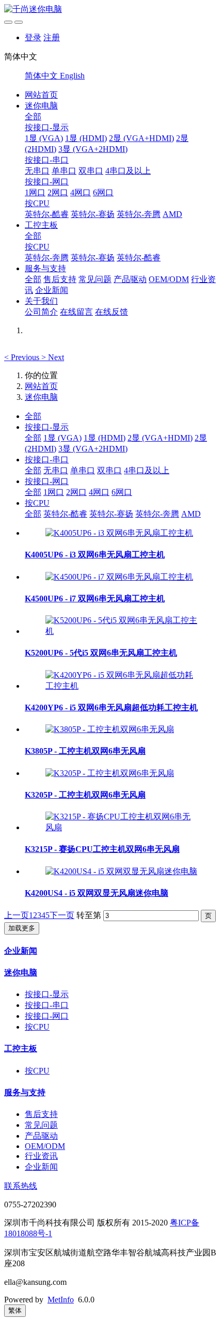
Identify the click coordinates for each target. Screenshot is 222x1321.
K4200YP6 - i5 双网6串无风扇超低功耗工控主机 (111, 707)
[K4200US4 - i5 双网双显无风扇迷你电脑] (121, 871)
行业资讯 (41, 1156)
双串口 (90, 170)
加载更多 (21, 928)
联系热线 (20, 1186)
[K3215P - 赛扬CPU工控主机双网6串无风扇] (121, 827)
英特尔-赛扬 (93, 214)
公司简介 (41, 311)
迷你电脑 (41, 105)
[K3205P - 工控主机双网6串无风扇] (109, 773)
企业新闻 (51, 290)
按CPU (37, 203)
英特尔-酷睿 (47, 214)
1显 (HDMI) (86, 138)
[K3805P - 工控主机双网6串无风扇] (109, 729)
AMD (172, 214)
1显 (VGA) (44, 138)
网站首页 (41, 94)
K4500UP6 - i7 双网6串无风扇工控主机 (95, 598)
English (72, 75)
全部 (33, 116)
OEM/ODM (169, 279)
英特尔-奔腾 (139, 214)
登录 (33, 37)
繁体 (15, 1310)
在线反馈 (111, 311)
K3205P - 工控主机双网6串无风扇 (85, 794)
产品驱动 (130, 279)
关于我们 (41, 301)
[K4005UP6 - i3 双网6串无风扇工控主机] (119, 533)
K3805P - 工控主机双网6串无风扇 (85, 751)
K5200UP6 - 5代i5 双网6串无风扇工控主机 (101, 652)
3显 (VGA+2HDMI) (93, 149)
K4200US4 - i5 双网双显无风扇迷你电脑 (96, 893)
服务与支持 (45, 268)
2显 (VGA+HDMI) (141, 138)
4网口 (80, 192)
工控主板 (41, 225)
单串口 (64, 170)
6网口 (103, 192)
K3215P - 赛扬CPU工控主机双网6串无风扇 (102, 849)
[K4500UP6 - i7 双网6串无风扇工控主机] (119, 576)
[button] (22, 357)
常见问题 (95, 279)
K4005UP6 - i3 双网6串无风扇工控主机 (95, 554)
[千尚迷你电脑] (111, 9)
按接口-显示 (47, 127)
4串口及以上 (128, 170)
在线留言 (76, 311)
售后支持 (59, 279)
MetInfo (60, 1299)
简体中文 (42, 75)
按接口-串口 (47, 160)
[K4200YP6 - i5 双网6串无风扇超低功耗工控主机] (121, 685)
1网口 (35, 192)
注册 (51, 37)
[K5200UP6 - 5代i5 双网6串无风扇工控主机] (121, 631)
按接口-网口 (47, 181)
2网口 (57, 192)
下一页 (62, 915)
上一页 (16, 915)
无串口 (37, 170)
